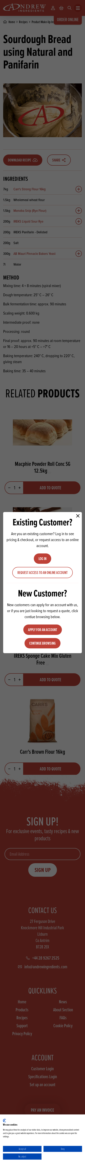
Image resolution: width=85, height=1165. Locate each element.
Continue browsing (42, 643)
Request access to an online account (42, 572)
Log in (42, 558)
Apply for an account (42, 629)
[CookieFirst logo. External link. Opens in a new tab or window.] (4, 1120)
